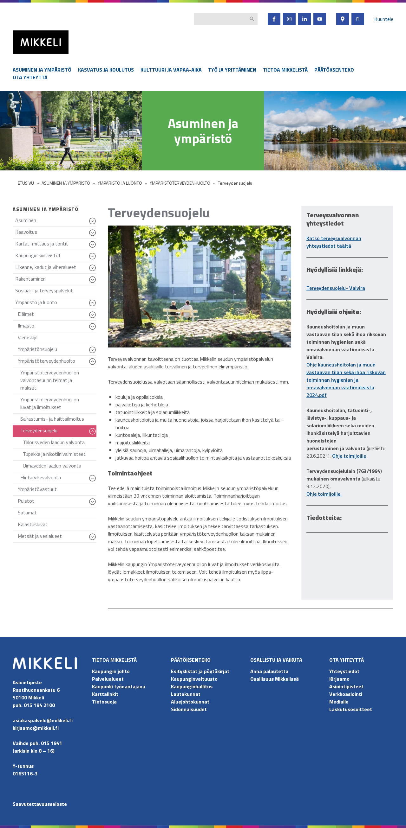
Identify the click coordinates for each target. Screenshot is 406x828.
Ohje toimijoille (349, 456)
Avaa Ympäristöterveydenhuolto (93, 364)
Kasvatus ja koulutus (106, 69)
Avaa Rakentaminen (93, 282)
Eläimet (57, 315)
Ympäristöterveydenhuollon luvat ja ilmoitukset (49, 403)
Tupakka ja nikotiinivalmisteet (54, 454)
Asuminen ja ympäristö (42, 69)
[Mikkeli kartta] (342, 19)
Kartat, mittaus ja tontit (55, 245)
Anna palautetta (269, 671)
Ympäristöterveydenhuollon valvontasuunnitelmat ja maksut (49, 380)
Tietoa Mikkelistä (285, 69)
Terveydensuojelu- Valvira (335, 288)
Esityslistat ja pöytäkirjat (200, 671)
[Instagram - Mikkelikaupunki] (289, 19)
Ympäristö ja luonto (55, 303)
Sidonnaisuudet (189, 709)
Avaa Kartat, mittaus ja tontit (93, 247)
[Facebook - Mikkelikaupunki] (274, 19)
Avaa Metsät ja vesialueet (93, 539)
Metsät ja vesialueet (57, 537)
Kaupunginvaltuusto (195, 679)
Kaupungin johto (111, 671)
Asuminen (55, 221)
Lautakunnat (185, 694)
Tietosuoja (104, 701)
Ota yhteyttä (30, 77)
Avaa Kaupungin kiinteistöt (93, 259)
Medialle (339, 701)
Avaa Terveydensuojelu (93, 434)
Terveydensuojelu (58, 432)
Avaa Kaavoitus (93, 235)
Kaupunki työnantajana (118, 686)
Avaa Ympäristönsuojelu (93, 352)
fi (357, 19)
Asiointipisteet (346, 686)
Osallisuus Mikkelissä (274, 679)
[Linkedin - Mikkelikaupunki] (304, 19)
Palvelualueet (108, 679)
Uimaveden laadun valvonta (52, 465)
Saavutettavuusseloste (40, 804)
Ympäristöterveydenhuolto (57, 362)
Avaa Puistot (93, 504)
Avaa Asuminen (93, 224)
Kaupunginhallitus (192, 686)
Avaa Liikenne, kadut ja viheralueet (93, 270)
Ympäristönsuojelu (57, 350)
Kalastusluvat (33, 524)
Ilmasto (57, 327)
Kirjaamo (339, 679)
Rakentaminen (55, 280)
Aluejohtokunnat (190, 701)
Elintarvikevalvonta (58, 479)
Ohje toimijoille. (324, 494)
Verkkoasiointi (345, 694)
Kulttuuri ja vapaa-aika (171, 69)
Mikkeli (20, 55)
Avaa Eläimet (93, 317)
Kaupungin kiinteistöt (55, 257)
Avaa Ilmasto (93, 329)
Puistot (57, 502)
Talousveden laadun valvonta (54, 442)
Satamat (27, 512)
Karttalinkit (105, 694)
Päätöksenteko (334, 69)
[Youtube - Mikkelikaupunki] (319, 19)
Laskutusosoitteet (350, 709)
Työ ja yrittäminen (232, 69)
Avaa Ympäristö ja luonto (93, 306)
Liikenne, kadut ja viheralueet (55, 268)
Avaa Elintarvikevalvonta (93, 481)
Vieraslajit (28, 337)
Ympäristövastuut (37, 489)
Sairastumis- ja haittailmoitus (52, 419)
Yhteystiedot (344, 671)
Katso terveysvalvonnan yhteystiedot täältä (333, 242)
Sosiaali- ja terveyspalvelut (44, 290)
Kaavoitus (55, 233)
